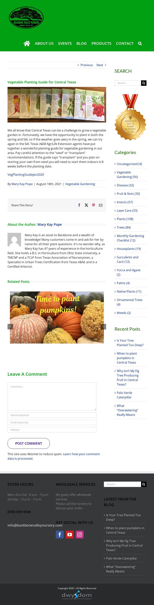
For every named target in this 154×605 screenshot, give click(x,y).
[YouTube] (70, 535)
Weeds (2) (124, 313)
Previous (87, 65)
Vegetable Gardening (80, 184)
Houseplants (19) (129, 249)
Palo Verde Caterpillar (121, 558)
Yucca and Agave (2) (128, 272)
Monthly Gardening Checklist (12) (130, 238)
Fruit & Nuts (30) (128, 194)
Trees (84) (124, 227)
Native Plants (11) (129, 291)
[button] (140, 43)
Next (100, 65)
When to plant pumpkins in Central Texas (127, 357)
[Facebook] (60, 535)
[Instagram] (80, 535)
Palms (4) (123, 283)
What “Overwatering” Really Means (127, 410)
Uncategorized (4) (129, 164)
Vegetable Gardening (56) (127, 174)
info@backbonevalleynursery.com (35, 525)
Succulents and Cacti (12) (127, 259)
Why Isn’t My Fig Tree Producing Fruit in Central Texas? (124, 545)
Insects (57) (125, 202)
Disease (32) (125, 185)
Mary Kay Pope (22, 184)
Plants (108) (125, 219)
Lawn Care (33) (127, 210)
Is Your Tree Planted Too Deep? (123, 517)
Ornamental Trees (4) (130, 302)
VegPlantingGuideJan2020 (26, 175)
